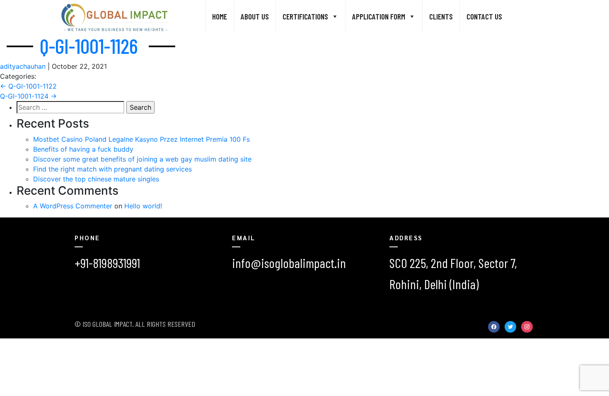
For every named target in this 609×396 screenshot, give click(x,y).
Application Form (378, 16)
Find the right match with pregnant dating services (112, 169)
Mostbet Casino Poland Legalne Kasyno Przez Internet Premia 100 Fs (141, 139)
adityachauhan (23, 66)
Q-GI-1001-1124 (28, 96)
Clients (441, 16)
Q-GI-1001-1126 (89, 45)
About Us (255, 16)
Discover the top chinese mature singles (96, 179)
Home (219, 16)
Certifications (305, 16)
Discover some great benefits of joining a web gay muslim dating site (142, 159)
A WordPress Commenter (72, 206)
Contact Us (484, 16)
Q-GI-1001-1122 (28, 86)
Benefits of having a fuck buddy (83, 149)
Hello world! (143, 206)
